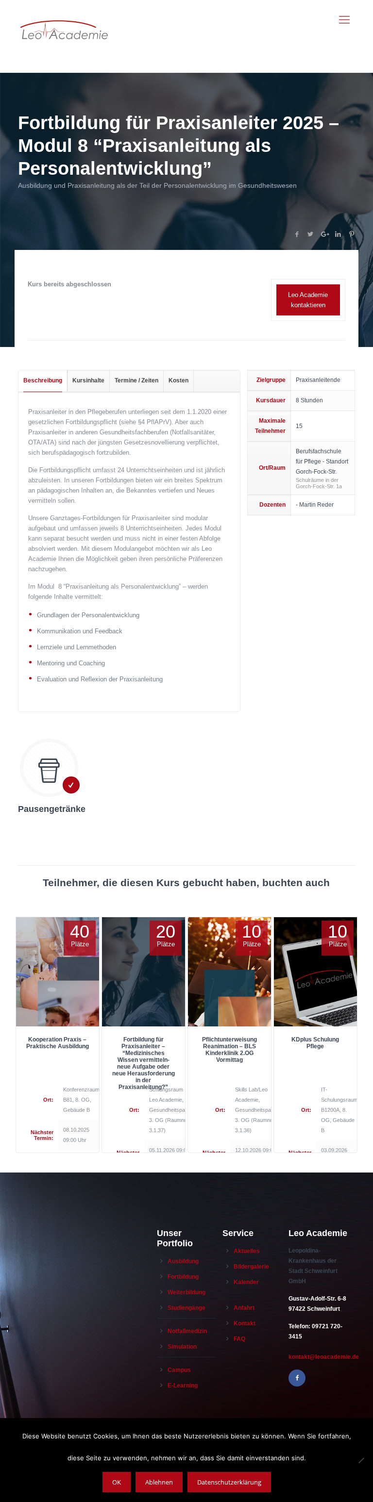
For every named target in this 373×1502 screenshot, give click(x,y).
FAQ (239, 1339)
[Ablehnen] (361, 1460)
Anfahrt (244, 1307)
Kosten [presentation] (178, 380)
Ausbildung (183, 1261)
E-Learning (183, 1385)
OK (116, 1482)
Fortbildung (183, 1276)
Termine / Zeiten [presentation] (136, 380)
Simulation (182, 1346)
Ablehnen (159, 1482)
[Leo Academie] (64, 19)
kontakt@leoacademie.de (323, 1356)
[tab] (43, 381)
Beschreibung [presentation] (42, 380)
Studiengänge (186, 1307)
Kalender (246, 1282)
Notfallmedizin (187, 1331)
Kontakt (244, 1323)
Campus (179, 1370)
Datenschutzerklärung (229, 1482)
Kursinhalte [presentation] (88, 380)
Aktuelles (247, 1251)
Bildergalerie (251, 1266)
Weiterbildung (186, 1292)
